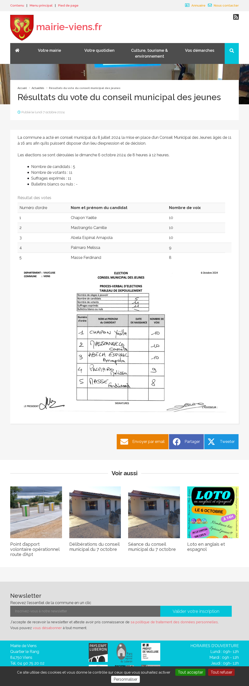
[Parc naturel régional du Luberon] (124, 652)
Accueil (22, 88)
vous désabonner (47, 628)
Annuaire (198, 5)
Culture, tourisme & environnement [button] (149, 53)
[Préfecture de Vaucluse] (150, 651)
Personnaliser (125, 679)
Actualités (38, 88)
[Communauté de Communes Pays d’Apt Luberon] (98, 652)
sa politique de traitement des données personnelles (174, 622)
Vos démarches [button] (199, 50)
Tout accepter (190, 672)
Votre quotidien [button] (99, 50)
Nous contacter (226, 5)
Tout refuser (221, 672)
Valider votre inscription (196, 611)
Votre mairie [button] (49, 50)
